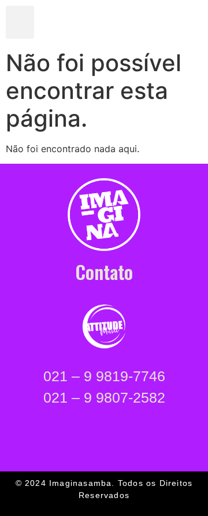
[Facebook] (75, 22)
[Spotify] (160, 22)
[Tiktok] (182, 22)
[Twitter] (96, 22)
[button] (20, 22)
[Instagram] (139, 22)
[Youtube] (118, 22)
